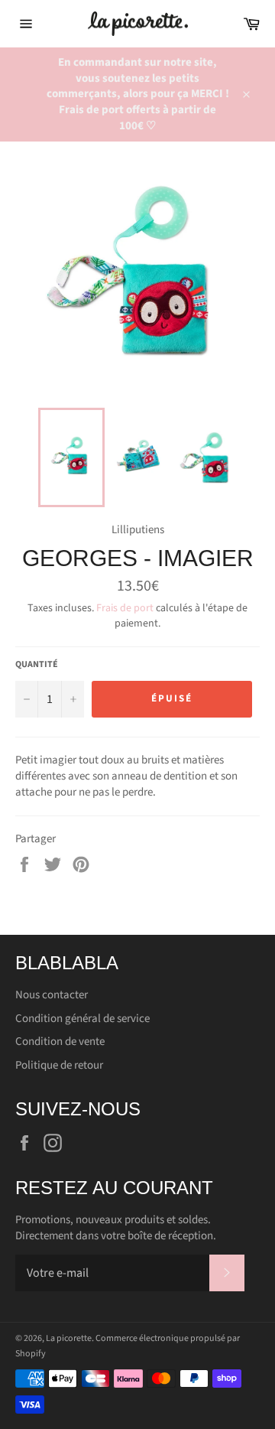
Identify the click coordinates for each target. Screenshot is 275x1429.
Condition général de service (82, 1019)
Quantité (36, 665)
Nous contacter (51, 995)
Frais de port (125, 608)
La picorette (69, 1338)
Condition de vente (60, 1042)
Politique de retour (59, 1065)
